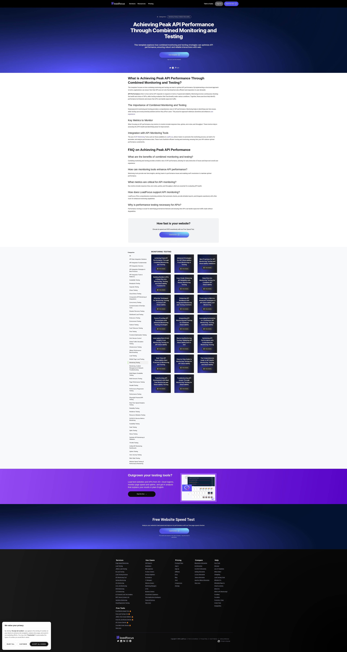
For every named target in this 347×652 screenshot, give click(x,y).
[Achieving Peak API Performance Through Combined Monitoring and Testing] (170, 68)
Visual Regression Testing (122, 603)
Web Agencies (149, 568)
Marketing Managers (150, 586)
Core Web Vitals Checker (122, 625)
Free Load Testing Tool (122, 614)
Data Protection (213, 639)
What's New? (217, 571)
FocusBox (217, 597)
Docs (176, 574)
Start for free (230, 4)
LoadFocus (169, 137)
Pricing (151, 4)
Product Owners (149, 571)
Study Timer (217, 603)
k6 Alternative (198, 566)
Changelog (217, 574)
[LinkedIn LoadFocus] (121, 641)
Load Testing (119, 566)
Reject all (10, 644)
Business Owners (149, 591)
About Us (216, 588)
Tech (176, 580)
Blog (176, 577)
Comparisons (178, 583)
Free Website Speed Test (122, 611)
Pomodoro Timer (219, 600)
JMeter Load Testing (121, 568)
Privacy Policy (203, 639)
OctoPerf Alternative (200, 568)
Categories (162, 17)
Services (132, 4)
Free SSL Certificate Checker (123, 619)
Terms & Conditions (193, 639)
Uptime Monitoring (121, 580)
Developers (148, 566)
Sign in (176, 566)
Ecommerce (148, 577)
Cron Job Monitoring (121, 586)
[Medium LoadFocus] (124, 641)
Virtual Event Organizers (151, 594)
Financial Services (150, 600)
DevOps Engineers (150, 574)
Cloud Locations (218, 586)
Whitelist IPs (217, 580)
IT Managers (148, 580)
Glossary (216, 566)
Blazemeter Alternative (201, 563)
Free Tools (217, 563)
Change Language (225, 641)
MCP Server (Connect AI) (122, 597)
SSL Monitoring (120, 583)
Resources (142, 4)
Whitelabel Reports (219, 583)
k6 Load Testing (120, 571)
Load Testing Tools (219, 577)
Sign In (219, 4)
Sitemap (177, 586)
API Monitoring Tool (121, 577)
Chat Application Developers (153, 597)
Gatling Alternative (200, 571)
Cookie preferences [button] (224, 639)
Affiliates (177, 571)
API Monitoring (140, 137)
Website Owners (149, 583)
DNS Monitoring (120, 588)
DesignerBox (217, 606)
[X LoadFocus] (118, 641)
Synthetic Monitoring (121, 600)
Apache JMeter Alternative (202, 580)
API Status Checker (121, 622)
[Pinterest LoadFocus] (130, 641)
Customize (23, 644)
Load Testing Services (122, 574)
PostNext (217, 594)
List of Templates (219, 568)
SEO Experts (148, 563)
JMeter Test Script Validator (123, 616)
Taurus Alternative (200, 577)
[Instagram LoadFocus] (127, 641)
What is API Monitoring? (220, 591)
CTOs (146, 588)
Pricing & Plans (179, 563)
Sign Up (177, 568)
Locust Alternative (200, 574)
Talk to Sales (208, 4)
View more (118, 628)
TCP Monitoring (120, 591)
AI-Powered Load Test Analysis (124, 594)
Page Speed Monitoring (122, 563)
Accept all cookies (39, 644)
